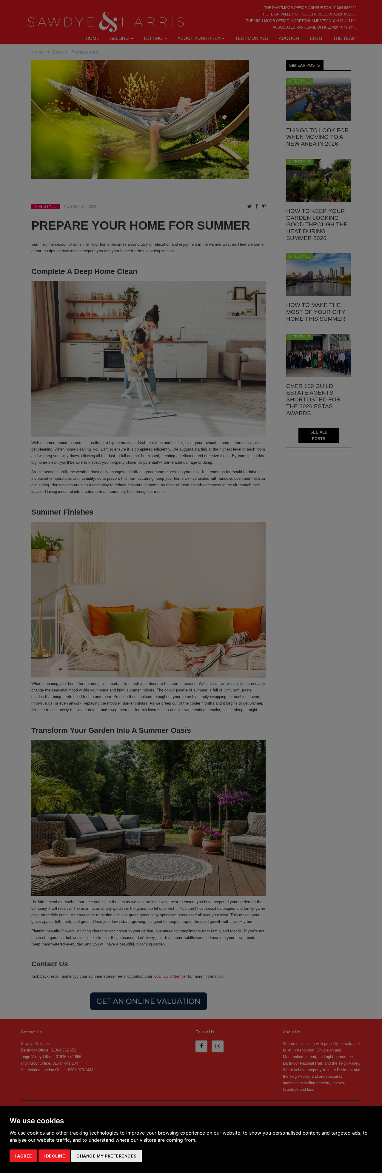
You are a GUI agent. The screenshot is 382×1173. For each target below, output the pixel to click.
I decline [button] (54, 1155)
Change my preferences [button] (106, 1155)
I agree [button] (23, 1155)
